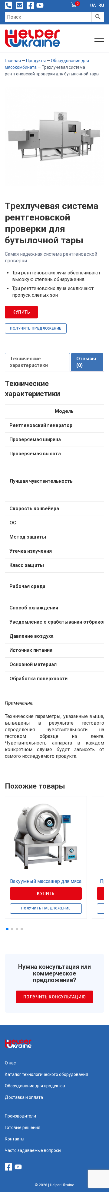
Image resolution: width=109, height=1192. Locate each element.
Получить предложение (35, 328)
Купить (21, 312)
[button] (7, 929)
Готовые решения (22, 1127)
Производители (20, 1116)
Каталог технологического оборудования (46, 1074)
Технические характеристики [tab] (29, 362)
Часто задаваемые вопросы (33, 1150)
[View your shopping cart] (73, 5)
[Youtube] (40, 5)
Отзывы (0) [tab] (86, 362)
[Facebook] (30, 5)
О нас (10, 1063)
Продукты (36, 60)
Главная (13, 60)
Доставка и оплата (24, 1097)
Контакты (14, 1139)
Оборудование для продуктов (35, 1085)
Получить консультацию (54, 996)
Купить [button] (46, 893)
